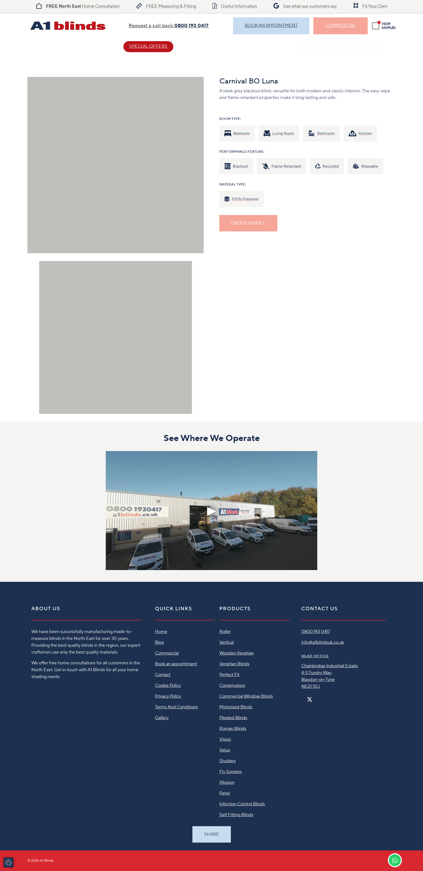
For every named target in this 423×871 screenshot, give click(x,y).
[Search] (391, 47)
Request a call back (169, 26)
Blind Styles (43, 46)
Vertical (226, 642)
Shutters (227, 761)
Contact (200, 46)
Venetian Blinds (234, 664)
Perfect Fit (229, 675)
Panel (224, 793)
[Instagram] (316, 697)
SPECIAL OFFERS (148, 46)
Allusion (227, 782)
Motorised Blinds (235, 707)
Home (161, 631)
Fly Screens (230, 772)
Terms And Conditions (176, 707)
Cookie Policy (168, 685)
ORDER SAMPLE (248, 223)
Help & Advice (91, 46)
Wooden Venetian (236, 653)
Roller (225, 631)
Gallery (162, 718)
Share (211, 834)
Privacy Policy (168, 696)
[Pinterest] (320, 697)
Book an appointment (176, 664)
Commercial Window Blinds (246, 696)
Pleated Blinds (233, 718)
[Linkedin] (324, 697)
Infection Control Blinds (242, 804)
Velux (224, 750)
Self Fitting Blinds (236, 815)
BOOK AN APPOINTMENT (271, 25)
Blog (159, 642)
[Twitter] (309, 699)
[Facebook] (303, 697)
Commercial (340, 25)
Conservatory (232, 685)
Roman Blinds (232, 728)
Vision (225, 739)
